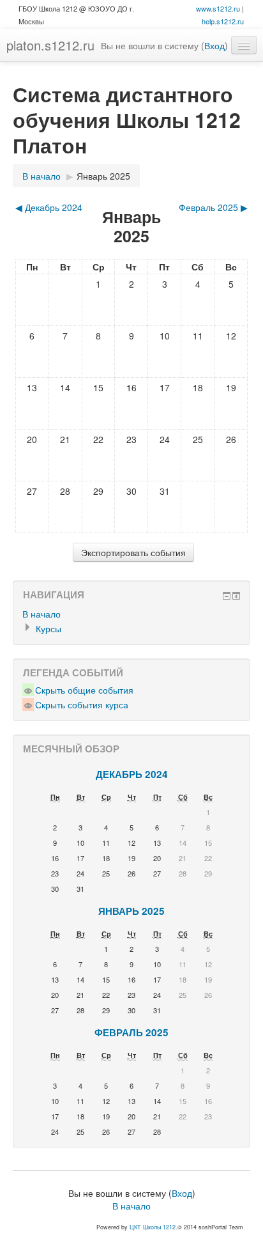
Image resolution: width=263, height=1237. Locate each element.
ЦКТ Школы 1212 (153, 1227)
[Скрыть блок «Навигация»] (226, 596)
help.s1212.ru (223, 21)
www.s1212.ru (218, 8)
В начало (41, 175)
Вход (214, 45)
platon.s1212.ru (50, 45)
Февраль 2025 (131, 1032)
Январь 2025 (103, 175)
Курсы (48, 628)
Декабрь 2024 (132, 774)
